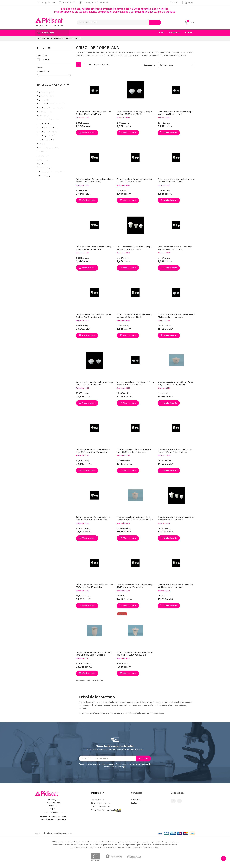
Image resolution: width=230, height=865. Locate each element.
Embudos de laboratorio (47, 132)
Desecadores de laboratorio (49, 120)
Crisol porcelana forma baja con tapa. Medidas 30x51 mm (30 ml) (175, 113)
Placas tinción (43, 156)
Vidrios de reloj (43, 176)
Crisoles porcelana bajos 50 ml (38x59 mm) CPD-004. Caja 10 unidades (175, 383)
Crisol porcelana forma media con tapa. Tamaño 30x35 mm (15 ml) (94, 180)
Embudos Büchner (44, 124)
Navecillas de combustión (47, 148)
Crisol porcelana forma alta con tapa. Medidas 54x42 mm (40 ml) (134, 315)
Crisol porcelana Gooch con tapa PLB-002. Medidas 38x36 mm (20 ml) (135, 653)
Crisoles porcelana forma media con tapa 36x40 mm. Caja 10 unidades (134, 450)
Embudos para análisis (46, 136)
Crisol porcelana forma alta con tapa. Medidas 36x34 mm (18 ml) (134, 248)
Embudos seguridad (45, 140)
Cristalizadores (43, 116)
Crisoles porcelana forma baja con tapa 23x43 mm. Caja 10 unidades (176, 315)
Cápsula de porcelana (46, 96)
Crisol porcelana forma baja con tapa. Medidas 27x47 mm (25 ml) (134, 113)
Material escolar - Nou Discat (103, 810)
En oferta (46, 59)
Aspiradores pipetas (45, 92)
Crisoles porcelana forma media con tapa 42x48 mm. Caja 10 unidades (93, 518)
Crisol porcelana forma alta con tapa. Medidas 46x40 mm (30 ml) (93, 315)
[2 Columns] (84, 64)
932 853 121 (58, 812)
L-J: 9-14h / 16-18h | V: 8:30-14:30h (95, 2)
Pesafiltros (41, 152)
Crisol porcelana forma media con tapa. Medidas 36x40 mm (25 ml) (135, 180)
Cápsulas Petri (43, 100)
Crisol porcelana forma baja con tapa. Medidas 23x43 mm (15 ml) (93, 113)
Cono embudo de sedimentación (50, 104)
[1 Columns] (89, 64)
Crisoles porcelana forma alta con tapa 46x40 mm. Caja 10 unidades (135, 586)
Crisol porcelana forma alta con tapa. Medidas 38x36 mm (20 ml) (175, 248)
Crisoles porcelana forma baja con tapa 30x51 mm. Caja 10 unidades (135, 383)
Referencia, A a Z (176, 65)
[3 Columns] (78, 64)
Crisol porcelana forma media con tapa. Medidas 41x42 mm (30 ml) (176, 180)
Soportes (41, 164)
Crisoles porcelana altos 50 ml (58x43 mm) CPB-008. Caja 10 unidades (93, 653)
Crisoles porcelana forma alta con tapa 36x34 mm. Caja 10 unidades (176, 518)
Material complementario (53, 84)
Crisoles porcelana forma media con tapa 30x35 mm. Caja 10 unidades (93, 450)
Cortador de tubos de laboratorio (51, 108)
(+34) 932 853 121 (69, 2)
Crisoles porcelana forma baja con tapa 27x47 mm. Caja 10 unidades (94, 383)
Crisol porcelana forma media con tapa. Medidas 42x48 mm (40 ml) (94, 248)
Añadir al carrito (89, 132)
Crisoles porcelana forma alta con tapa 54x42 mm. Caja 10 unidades (176, 586)
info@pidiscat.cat (48, 2)
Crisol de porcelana (45, 112)
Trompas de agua (44, 168)
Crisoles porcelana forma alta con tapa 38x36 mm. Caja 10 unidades (94, 586)
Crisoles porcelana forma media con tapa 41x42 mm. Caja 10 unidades (175, 450)
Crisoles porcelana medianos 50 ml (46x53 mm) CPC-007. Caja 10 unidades (135, 518)
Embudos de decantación (47, 128)
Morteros (41, 144)
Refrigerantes (43, 160)
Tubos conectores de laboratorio (51, 172)
